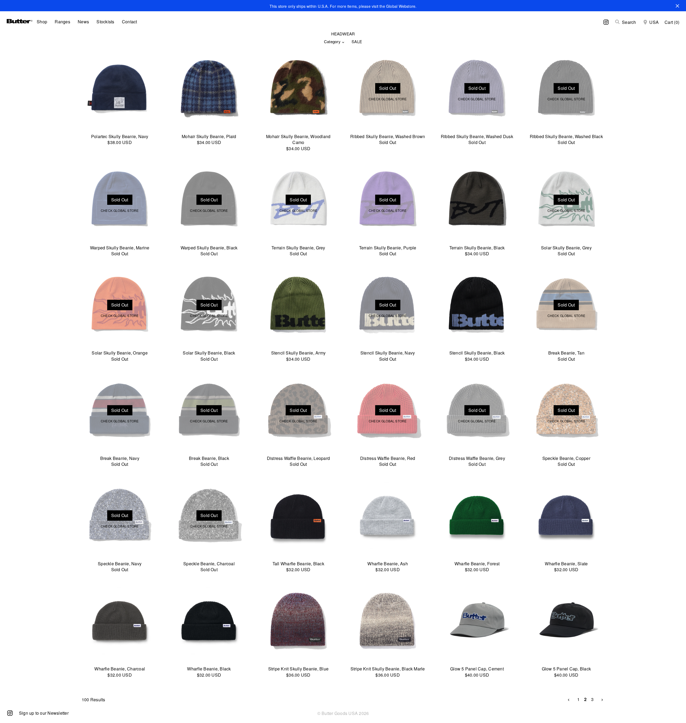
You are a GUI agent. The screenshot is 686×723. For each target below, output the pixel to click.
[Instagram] (10, 713)
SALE (357, 41)
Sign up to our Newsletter (44, 713)
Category (332, 41)
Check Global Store (388, 99)
